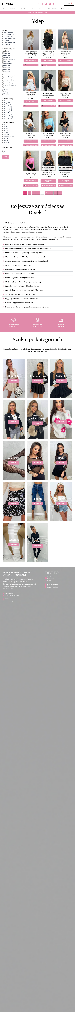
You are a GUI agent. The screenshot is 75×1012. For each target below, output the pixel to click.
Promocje (33, 8)
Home (5, 8)
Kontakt (69, 8)
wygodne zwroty (61, 325)
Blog (62, 8)
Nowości (41, 8)
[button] (30, 65)
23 (51, 193)
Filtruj (6, 157)
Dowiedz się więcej (48, 181)
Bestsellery (24, 8)
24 (55, 193)
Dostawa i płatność (52, 8)
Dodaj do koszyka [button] (30, 61)
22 (47, 193)
